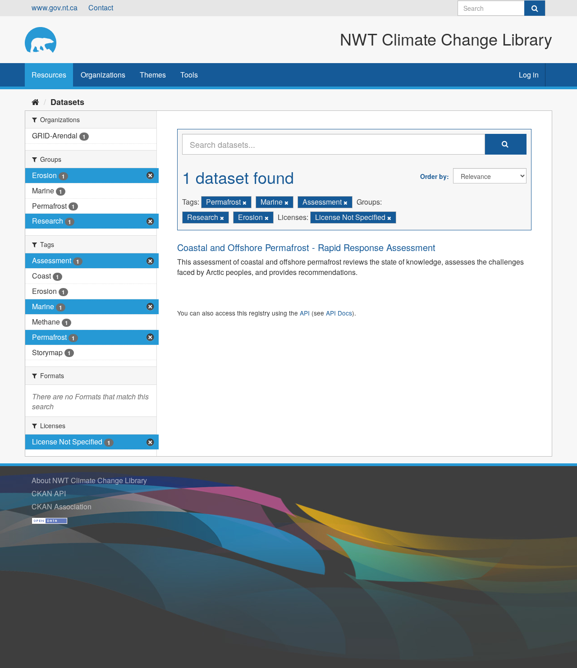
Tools (189, 74)
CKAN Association (62, 506)
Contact (100, 7)
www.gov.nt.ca (55, 7)
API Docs (339, 312)
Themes (153, 74)
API (305, 312)
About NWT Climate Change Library (89, 480)
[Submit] (534, 8)
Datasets (67, 102)
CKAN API (49, 493)
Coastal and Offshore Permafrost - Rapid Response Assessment (306, 247)
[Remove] (245, 202)
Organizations (103, 74)
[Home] (35, 101)
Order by (433, 176)
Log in (529, 74)
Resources (49, 74)
